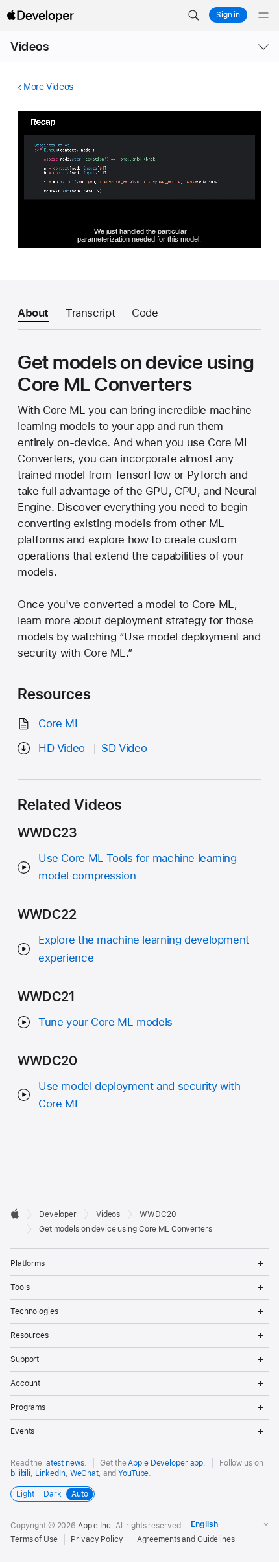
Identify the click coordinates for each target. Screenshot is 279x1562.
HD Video (61, 747)
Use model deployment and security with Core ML (139, 1095)
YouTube (133, 1473)
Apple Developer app (165, 1462)
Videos (29, 46)
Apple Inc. (96, 1525)
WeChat (84, 1473)
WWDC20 (158, 1214)
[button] (193, 15)
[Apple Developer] (40, 15)
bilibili (20, 1473)
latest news (64, 1462)
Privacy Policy (97, 1539)
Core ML (59, 723)
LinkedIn (50, 1473)
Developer (58, 1214)
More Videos (48, 87)
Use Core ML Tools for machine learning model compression (137, 867)
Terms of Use (34, 1539)
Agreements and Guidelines (186, 1539)
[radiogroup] (52, 1494)
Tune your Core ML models (105, 1021)
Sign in (228, 14)
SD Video (124, 747)
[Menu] (263, 15)
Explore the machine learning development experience (143, 948)
